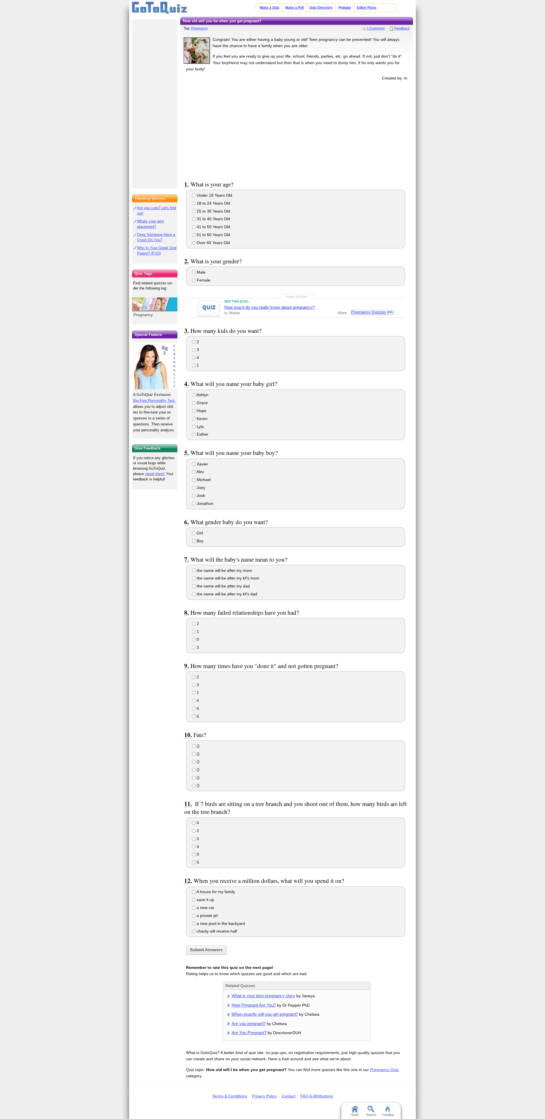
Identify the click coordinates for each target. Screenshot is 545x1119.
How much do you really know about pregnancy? (269, 307)
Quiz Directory (321, 8)
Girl (199, 533)
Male (201, 272)
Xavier (202, 464)
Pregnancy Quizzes (368, 312)
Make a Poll (294, 8)
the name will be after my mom (224, 570)
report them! (155, 474)
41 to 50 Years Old (213, 226)
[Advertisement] (296, 129)
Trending (388, 1114)
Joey (200, 487)
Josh (200, 495)
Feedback (402, 28)
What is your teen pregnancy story (263, 995)
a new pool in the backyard (220, 923)
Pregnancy (199, 28)
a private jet (207, 915)
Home (355, 1114)
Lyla (200, 426)
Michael (203, 479)
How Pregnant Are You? (254, 1005)
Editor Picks (366, 8)
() (198, 746)
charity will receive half (216, 931)
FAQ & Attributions (316, 1096)
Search (371, 1114)
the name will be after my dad (223, 586)
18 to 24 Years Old (213, 203)
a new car (205, 907)
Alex (200, 471)
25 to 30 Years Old (213, 211)
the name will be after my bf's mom (227, 578)
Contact (288, 1096)
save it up (205, 899)
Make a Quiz (269, 8)
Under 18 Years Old (214, 195)
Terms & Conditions (229, 1096)
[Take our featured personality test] (154, 366)
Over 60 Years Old (213, 242)
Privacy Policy (264, 1096)
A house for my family (215, 891)
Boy (200, 541)
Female (203, 280)
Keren (201, 418)
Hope (201, 410)
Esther (202, 434)
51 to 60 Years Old (213, 234)
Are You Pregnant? (249, 1032)
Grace (202, 402)
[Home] (159, 8)
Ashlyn (202, 394)
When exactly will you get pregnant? (265, 1014)
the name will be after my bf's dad (226, 594)
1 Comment (376, 28)
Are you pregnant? (249, 1023)
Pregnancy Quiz (384, 1069)
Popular (345, 8)
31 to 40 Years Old (213, 219)
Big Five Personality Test (154, 400)
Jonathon (204, 503)
